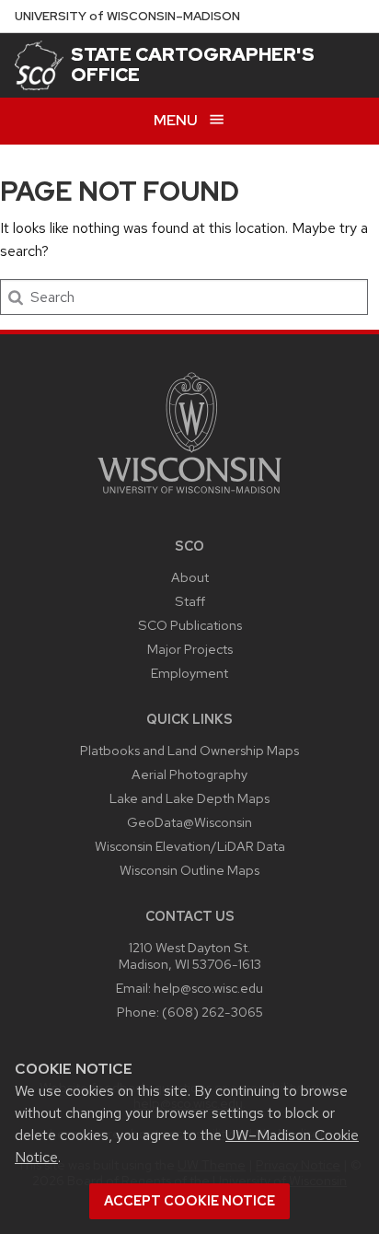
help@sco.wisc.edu (208, 987)
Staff (190, 601)
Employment (189, 672)
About (190, 577)
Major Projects (190, 649)
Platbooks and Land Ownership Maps (189, 750)
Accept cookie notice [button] (189, 1201)
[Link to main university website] (189, 496)
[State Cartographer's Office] (39, 65)
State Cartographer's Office (193, 64)
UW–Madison (127, 16)
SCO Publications (190, 625)
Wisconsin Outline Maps (189, 870)
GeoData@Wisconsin (189, 822)
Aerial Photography (189, 774)
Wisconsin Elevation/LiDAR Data (190, 846)
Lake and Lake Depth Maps (189, 798)
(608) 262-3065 (212, 1011)
